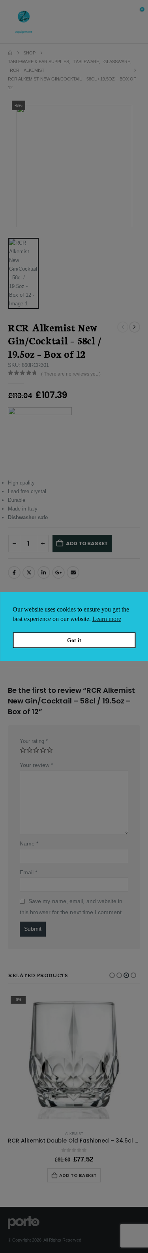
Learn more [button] (106, 618)
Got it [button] (74, 640)
